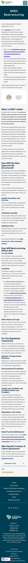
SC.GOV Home (14, 549)
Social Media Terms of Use (14, 491)
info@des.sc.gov (13, 530)
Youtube (18, 508)
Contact (14, 482)
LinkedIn (13, 508)
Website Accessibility (14, 499)
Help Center (14, 553)
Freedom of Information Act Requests (14, 488)
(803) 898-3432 (14, 528)
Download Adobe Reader (14, 558)
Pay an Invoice (14, 485)
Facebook (9, 508)
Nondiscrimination (14, 494)
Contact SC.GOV (14, 556)
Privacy (14, 497)
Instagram (11, 508)
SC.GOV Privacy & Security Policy (14, 551)
